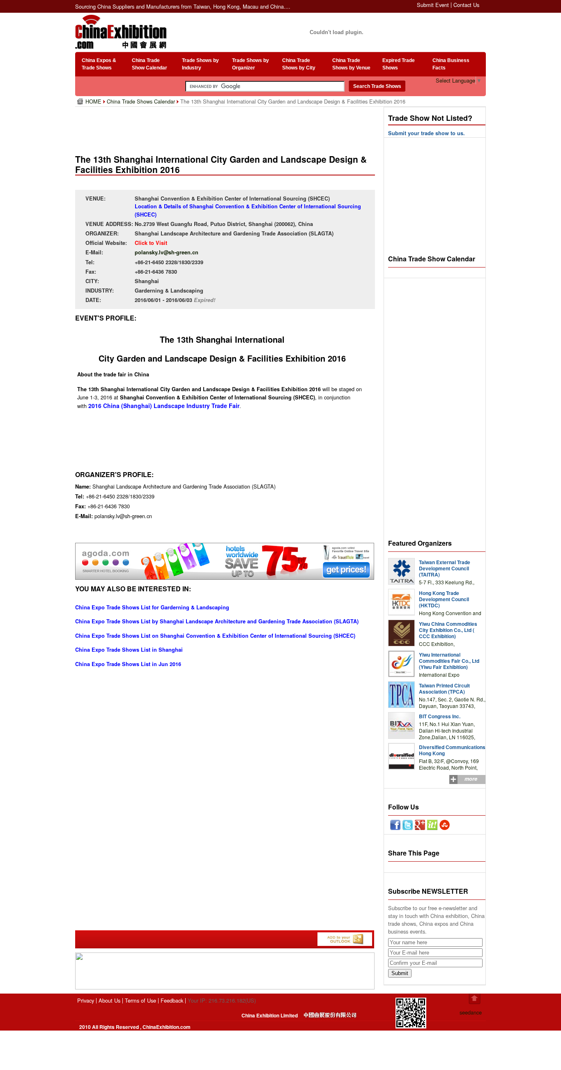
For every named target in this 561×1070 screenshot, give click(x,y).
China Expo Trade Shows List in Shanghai (129, 649)
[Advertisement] (226, 127)
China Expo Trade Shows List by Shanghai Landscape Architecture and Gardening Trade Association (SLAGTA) (217, 621)
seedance (471, 1012)
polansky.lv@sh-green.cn (166, 252)
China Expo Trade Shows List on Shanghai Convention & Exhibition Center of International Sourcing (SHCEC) (215, 635)
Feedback (172, 1000)
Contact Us (466, 5)
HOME (94, 101)
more (470, 778)
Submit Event (433, 5)
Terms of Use (140, 1000)
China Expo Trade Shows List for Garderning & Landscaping (152, 607)
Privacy (85, 1000)
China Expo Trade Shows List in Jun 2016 (128, 664)
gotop (475, 999)
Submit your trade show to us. (426, 133)
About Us (109, 1000)
